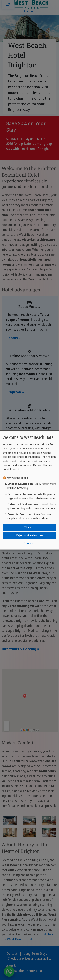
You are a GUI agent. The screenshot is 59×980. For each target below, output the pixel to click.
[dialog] (29, 490)
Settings (29, 543)
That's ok (29, 527)
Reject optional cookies (29, 535)
